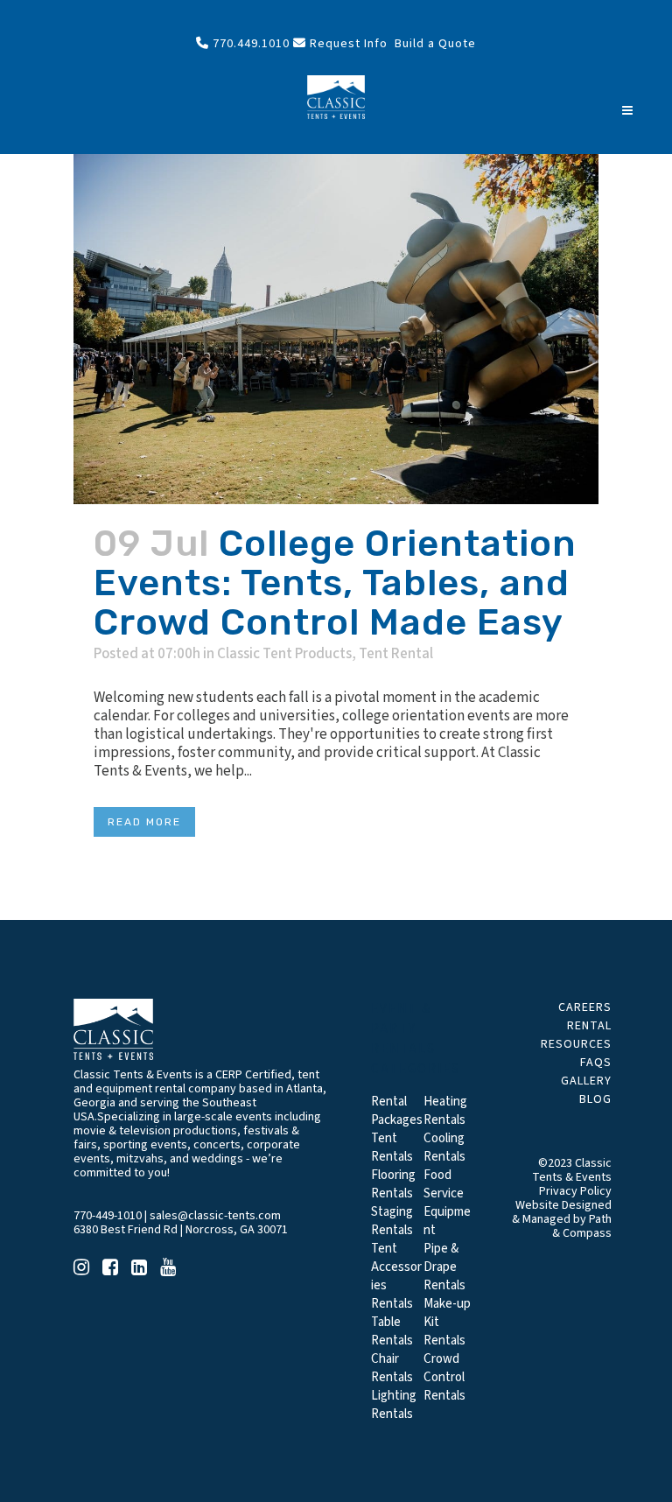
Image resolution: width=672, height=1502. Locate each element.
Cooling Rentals (445, 1147)
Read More (144, 822)
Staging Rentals (392, 1221)
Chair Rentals (392, 1368)
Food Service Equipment (447, 1202)
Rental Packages (397, 1110)
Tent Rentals (392, 1147)
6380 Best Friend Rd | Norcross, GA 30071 (181, 1230)
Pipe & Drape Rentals (445, 1267)
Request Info (347, 44)
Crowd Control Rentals (445, 1377)
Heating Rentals (445, 1110)
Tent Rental (396, 653)
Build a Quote (433, 44)
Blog (595, 1099)
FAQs (596, 1062)
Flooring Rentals (393, 1184)
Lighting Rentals (393, 1404)
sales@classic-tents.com (215, 1216)
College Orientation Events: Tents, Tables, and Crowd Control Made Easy (335, 583)
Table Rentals (392, 1331)
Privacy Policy (575, 1191)
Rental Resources (576, 1035)
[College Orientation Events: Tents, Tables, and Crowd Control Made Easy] (336, 329)
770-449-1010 (108, 1216)
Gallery (586, 1081)
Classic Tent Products (284, 653)
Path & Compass (582, 1226)
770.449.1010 (249, 44)
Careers (585, 1007)
